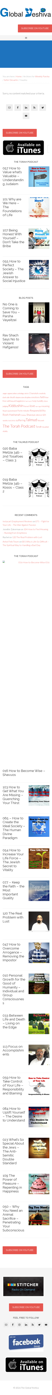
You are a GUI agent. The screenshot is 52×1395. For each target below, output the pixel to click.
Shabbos (23, 415)
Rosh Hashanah (12, 414)
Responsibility (38, 410)
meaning (45, 406)
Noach (5, 411)
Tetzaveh (40, 420)
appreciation (12, 393)
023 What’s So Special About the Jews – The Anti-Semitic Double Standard (13, 1151)
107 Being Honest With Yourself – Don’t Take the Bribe (13, 238)
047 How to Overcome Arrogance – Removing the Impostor (13, 952)
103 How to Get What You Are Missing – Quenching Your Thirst (13, 795)
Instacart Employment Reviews (17, 521)
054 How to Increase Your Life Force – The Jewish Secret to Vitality (13, 860)
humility (40, 401)
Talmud (31, 420)
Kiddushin (15, 406)
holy (34, 401)
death (13, 397)
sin (44, 414)
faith (42, 397)
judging (5, 406)
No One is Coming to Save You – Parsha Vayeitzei (11, 312)
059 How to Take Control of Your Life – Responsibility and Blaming (13, 1085)
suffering (20, 420)
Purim (19, 410)
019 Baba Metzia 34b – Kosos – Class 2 (13, 485)
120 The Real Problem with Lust (27, 537)
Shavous (31, 414)
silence (39, 415)
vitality (5, 431)
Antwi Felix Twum (11, 541)
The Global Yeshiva (26, 12)
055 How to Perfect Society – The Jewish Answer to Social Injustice (14, 271)
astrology (20, 393)
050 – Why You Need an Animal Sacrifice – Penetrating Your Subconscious (13, 1218)
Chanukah (33, 393)
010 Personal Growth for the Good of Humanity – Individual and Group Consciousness (14, 989)
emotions (35, 397)
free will (6, 401)
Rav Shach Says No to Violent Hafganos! (11, 341)
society (5, 420)
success (11, 420)
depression (20, 397)
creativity (42, 393)
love (32, 405)
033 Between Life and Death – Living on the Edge (14, 1021)
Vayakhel (45, 427)
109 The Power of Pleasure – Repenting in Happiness (12, 1183)
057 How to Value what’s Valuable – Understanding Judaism (13, 176)
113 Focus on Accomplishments (13, 1050)
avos (26, 393)
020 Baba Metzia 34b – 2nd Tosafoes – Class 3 (13, 454)
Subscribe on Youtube (35, 28)
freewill (13, 401)
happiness (20, 401)
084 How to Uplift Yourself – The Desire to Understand (14, 1114)
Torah (38, 426)
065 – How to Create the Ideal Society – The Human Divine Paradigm (14, 828)
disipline (28, 397)
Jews (46, 401)
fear (47, 397)
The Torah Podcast (19, 426)
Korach (26, 406)
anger (5, 393)
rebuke (26, 410)
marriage (38, 406)
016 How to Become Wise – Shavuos (24, 773)
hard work (28, 401)
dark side (6, 397)
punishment (12, 411)
